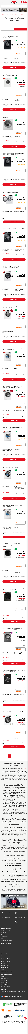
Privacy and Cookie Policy (6, 950)
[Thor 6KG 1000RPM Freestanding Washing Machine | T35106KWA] (8, 124)
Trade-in (3, 969)
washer (11, 829)
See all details (5, 61)
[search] (25, 6)
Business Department (5, 967)
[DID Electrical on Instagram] (2, 997)
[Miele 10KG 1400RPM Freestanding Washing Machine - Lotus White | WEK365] (8, 314)
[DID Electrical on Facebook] (1, 997)
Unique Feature (17, 56)
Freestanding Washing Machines (10, 15)
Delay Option (4, 56)
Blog (2, 938)
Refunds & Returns (5, 978)
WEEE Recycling (4, 936)
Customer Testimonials (6, 986)
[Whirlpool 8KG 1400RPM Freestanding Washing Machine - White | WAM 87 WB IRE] (8, 720)
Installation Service (5, 982)
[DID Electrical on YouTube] (4, 997)
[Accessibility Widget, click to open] (25, 1018)
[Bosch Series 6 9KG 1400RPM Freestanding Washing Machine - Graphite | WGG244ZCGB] (8, 637)
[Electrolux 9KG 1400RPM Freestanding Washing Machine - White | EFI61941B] (8, 356)
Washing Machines (19, 14)
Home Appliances (9, 14)
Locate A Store (4, 932)
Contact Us (3, 963)
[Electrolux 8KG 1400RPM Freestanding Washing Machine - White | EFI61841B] (8, 514)
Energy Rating (16, 58)
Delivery (3, 976)
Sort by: (7, 29)
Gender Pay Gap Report (6, 940)
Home (3, 14)
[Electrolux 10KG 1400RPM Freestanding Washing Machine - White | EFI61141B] (8, 436)
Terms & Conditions (5, 946)
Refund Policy (4, 952)
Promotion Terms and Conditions (8, 948)
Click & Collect (4, 980)
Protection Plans (4, 984)
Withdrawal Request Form (6, 971)
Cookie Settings (4, 955)
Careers (3, 934)
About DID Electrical (5, 961)
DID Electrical (7, 1021)
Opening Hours (4, 965)
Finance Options (4, 953)
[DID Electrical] (14, 2)
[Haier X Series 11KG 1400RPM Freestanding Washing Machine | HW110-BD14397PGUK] (8, 596)
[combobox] (12, 6)
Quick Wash (4, 58)
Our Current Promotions (6, 930)
